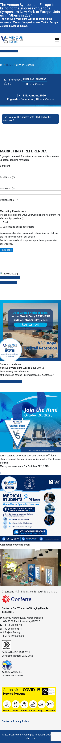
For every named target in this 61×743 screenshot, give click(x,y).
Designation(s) (9, 200)
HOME (9, 65)
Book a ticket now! (12, 381)
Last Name (7, 188)
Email (5, 222)
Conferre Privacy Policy (15, 721)
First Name (7, 177)
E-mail (5, 165)
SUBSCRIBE (7, 250)
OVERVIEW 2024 (11, 277)
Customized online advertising (18, 226)
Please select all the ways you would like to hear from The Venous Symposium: (30, 215)
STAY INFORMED (9, 51)
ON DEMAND (9, 282)
